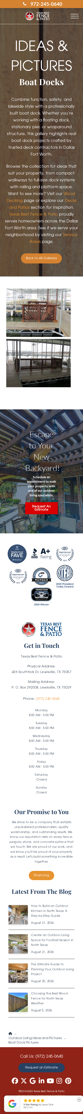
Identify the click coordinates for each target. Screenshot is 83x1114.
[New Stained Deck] (38, 313)
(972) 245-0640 (48, 699)
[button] (74, 16)
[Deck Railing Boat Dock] (38, 363)
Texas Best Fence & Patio (33, 215)
